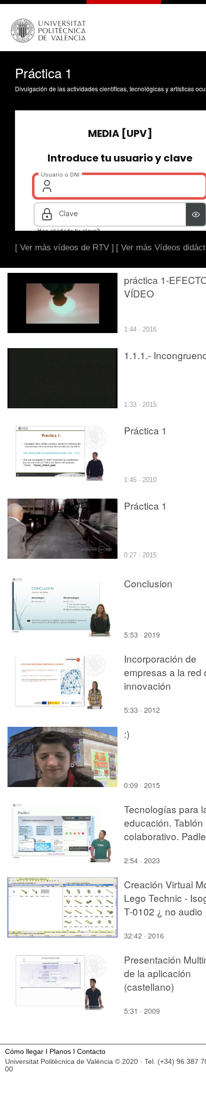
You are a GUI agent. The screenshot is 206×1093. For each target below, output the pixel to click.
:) (127, 733)
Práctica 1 (145, 430)
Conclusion (148, 583)
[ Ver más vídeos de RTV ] (64, 247)
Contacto (91, 1051)
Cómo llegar (24, 1051)
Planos (60, 1051)
